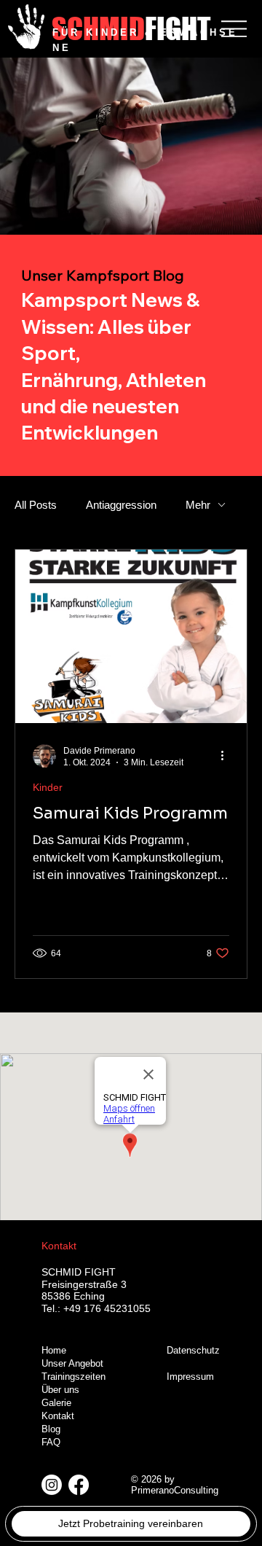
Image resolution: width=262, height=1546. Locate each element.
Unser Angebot (72, 1364)
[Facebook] (78, 1485)
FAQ (50, 1442)
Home (53, 1351)
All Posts (36, 505)
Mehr (198, 505)
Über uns (60, 1390)
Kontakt (57, 1416)
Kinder (48, 787)
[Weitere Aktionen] (227, 756)
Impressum (190, 1376)
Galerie (56, 1403)
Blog (50, 1429)
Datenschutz (193, 1350)
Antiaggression (121, 505)
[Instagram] (51, 1485)
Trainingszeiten (73, 1377)
